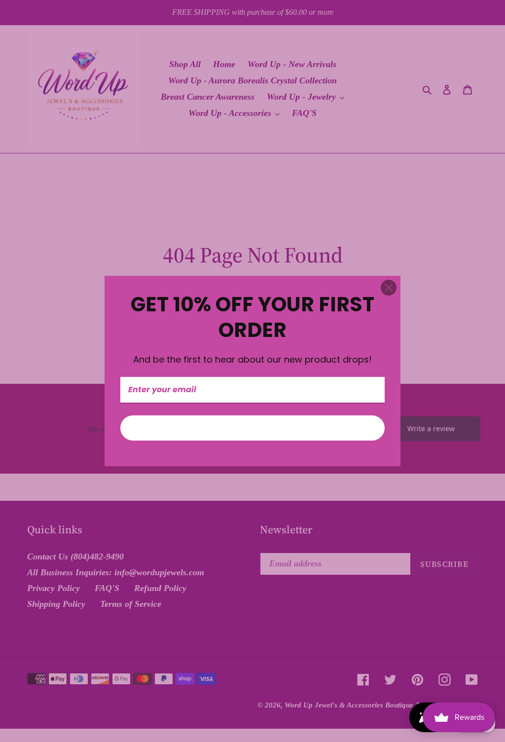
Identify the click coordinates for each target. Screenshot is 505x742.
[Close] (388, 287)
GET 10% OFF (252, 428)
